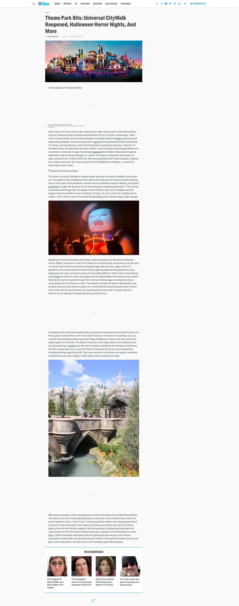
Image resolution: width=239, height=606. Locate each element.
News (47, 12)
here (50, 535)
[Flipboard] (170, 4)
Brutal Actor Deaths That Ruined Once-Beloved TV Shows (105, 582)
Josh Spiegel (53, 36)
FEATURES (126, 3)
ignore (97, 141)
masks (118, 138)
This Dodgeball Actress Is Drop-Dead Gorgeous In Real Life (81, 582)
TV (76, 3)
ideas (57, 276)
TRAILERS (85, 3)
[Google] (175, 4)
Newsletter (200, 3)
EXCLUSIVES (111, 3)
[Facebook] (157, 4)
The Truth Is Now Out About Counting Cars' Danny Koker (130, 582)
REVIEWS (97, 3)
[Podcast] (184, 4)
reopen (72, 345)
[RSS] (179, 4)
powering (53, 186)
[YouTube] (166, 4)
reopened (97, 151)
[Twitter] (161, 4)
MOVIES (67, 3)
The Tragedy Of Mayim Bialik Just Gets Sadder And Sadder (55, 583)
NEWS (57, 3)
